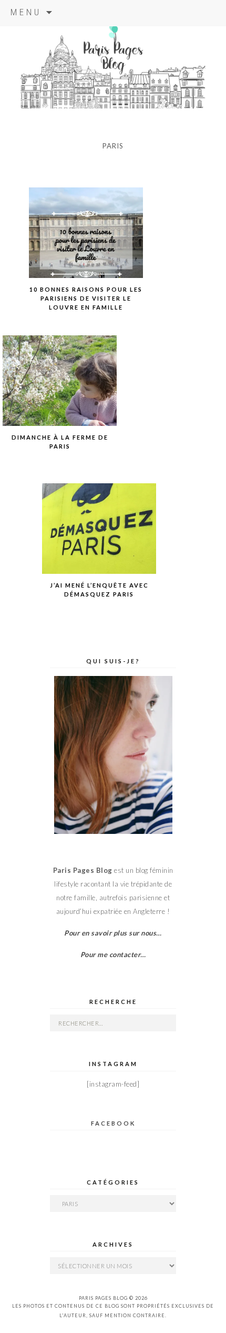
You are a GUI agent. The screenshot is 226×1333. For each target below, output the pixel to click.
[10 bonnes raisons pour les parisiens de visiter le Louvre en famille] (86, 244)
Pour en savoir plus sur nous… (113, 933)
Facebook (113, 1123)
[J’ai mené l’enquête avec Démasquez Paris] (99, 539)
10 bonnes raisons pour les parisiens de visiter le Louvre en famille (85, 298)
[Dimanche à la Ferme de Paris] (60, 391)
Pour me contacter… (113, 954)
